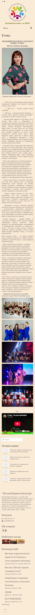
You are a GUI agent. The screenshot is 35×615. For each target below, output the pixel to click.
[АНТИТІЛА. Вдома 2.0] (5, 541)
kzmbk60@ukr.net (9, 521)
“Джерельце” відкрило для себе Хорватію (19, 472)
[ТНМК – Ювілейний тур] (13, 541)
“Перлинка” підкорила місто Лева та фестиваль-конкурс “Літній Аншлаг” (20, 479)
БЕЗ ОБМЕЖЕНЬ (13, 598)
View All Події (6, 604)
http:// (17, 411)
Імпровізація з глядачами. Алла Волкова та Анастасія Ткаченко (17, 581)
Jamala (8, 591)
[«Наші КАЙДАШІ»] (21, 541)
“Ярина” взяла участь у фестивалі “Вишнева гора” (20, 458)
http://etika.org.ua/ (24, 296)
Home (5, 609)
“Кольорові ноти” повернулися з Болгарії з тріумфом (19, 465)
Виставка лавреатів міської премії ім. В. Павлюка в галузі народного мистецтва (17, 557)
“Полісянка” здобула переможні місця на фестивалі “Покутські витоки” (21, 451)
